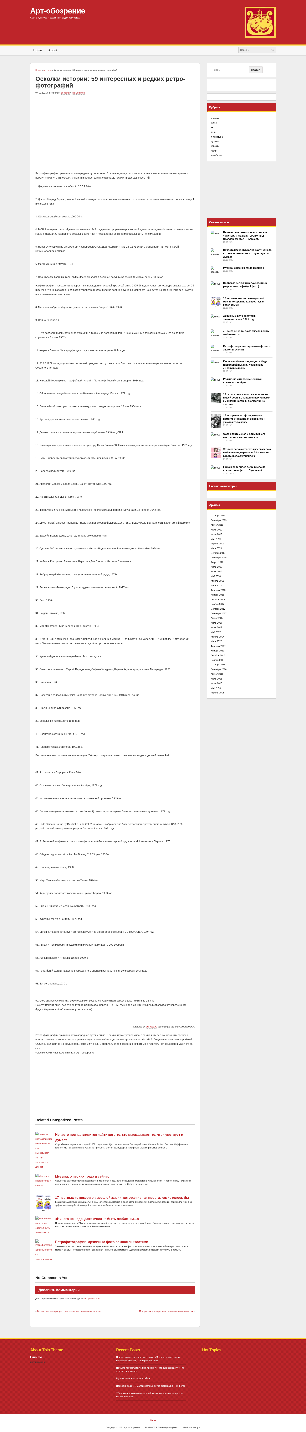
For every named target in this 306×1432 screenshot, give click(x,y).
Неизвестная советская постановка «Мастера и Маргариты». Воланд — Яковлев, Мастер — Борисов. (245, 236)
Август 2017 (217, 618)
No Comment (78, 92)
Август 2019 (217, 525)
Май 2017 (216, 632)
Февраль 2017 (218, 646)
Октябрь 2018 (218, 553)
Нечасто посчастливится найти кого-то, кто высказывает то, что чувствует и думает (247, 253)
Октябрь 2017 (218, 609)
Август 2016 (217, 674)
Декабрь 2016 (218, 655)
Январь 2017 (217, 650)
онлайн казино (37, 1362)
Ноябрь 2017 (217, 604)
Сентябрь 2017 (218, 613)
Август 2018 (217, 562)
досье (214, 122)
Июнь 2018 (216, 571)
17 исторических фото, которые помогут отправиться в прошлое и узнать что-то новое (244, 419)
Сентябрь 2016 (218, 669)
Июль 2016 (216, 678)
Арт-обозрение (57, 10)
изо (212, 127)
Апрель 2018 (217, 581)
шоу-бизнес (217, 155)
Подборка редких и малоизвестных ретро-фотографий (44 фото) (150, 1386)
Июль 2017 (216, 623)
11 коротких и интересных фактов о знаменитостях (166, 1311)
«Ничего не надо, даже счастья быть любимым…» (97, 1219)
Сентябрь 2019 (218, 520)
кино (213, 132)
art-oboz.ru (151, 1026)
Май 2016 (216, 688)
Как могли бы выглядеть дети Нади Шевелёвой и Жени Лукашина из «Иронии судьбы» (245, 365)
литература (217, 137)
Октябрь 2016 (218, 664)
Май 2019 (216, 539)
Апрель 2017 (217, 636)
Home (37, 50)
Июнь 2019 (216, 534)
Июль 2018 (216, 567)
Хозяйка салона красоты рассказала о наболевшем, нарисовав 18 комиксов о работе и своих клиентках (247, 452)
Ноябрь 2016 (217, 660)
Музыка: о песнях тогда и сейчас (82, 1176)
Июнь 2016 (216, 683)
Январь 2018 (217, 594)
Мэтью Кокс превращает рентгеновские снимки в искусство (69, 1311)
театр (213, 150)
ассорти (65, 92)
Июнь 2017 (216, 627)
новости (215, 146)
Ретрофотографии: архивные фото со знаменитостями (101, 1242)
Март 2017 (216, 641)
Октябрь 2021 (218, 515)
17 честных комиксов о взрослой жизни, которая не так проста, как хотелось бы (122, 1197)
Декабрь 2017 (218, 599)
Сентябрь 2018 (218, 557)
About (52, 50)
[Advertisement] (115, 128)
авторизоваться (91, 1298)
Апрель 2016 (217, 692)
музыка (215, 141)
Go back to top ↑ (191, 1427)
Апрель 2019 (217, 543)
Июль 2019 (216, 529)
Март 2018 (216, 585)
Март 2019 (216, 548)
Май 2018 (216, 576)
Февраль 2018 (218, 590)
